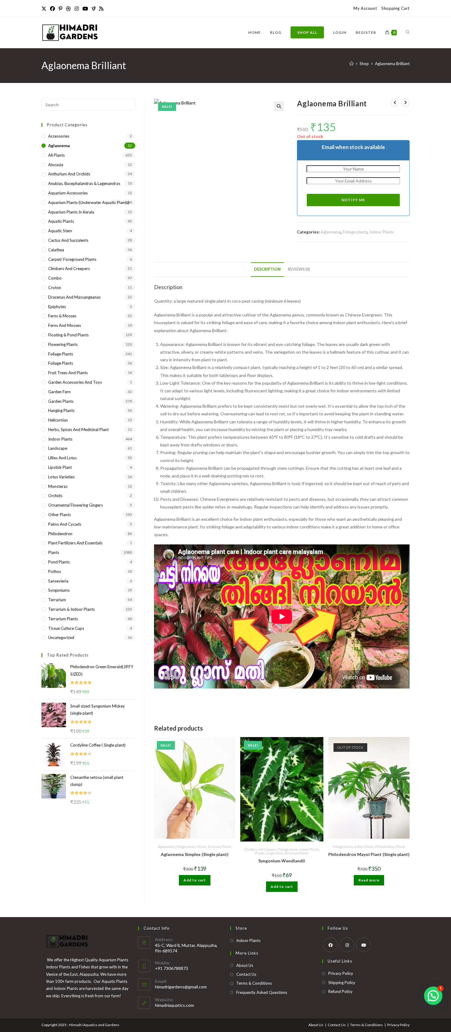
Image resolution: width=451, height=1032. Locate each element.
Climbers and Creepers (260, 849)
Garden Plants (61, 401)
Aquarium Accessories (68, 192)
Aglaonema (331, 232)
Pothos (54, 571)
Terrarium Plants (219, 846)
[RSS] (101, 9)
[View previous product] (395, 102)
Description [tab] (267, 269)
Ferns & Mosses (62, 315)
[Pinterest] (60, 9)
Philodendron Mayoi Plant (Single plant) (369, 854)
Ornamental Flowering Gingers (75, 505)
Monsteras (57, 486)
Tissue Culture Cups (66, 628)
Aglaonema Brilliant (392, 63)
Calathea (56, 249)
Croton (54, 287)
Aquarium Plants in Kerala (71, 212)
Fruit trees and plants (68, 372)
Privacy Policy (340, 973)
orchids (55, 495)
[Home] (351, 63)
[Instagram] (77, 9)
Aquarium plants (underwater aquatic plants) (88, 202)
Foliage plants (355, 232)
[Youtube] (85, 9)
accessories (58, 136)
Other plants (59, 514)
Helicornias (58, 420)
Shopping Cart (395, 8)
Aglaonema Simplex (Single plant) (195, 854)
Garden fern (59, 391)
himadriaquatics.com (174, 1005)
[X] (44, 9)
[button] (279, 106)
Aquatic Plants (61, 221)
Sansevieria (58, 581)
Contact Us (246, 974)
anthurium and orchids (69, 173)
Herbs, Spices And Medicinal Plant (78, 429)
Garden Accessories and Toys (75, 382)
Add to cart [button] (194, 880)
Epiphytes (57, 306)
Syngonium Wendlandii (281, 860)
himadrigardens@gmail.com (181, 986)
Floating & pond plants (68, 334)
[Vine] (93, 9)
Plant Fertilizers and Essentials (75, 542)
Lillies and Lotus (62, 457)
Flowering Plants (63, 344)
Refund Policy (340, 991)
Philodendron (385, 846)
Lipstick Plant (60, 467)
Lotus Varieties (61, 476)
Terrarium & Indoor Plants (71, 609)
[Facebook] (52, 9)
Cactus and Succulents (68, 240)
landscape (57, 448)
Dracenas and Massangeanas (74, 297)
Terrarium (57, 599)
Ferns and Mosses (64, 325)
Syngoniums (274, 853)
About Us (244, 965)
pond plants (59, 561)
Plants (201, 846)
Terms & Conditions (254, 983)
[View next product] (405, 102)
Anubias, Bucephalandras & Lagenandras (84, 183)
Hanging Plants (61, 410)
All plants (56, 155)
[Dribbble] (68, 9)
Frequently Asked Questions (261, 992)
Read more (369, 880)
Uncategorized (61, 637)
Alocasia (55, 164)
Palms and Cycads (64, 524)
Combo (55, 278)
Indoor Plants (381, 232)
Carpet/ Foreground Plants (72, 259)
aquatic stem (60, 230)
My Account (365, 8)
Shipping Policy (341, 982)
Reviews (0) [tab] (299, 269)
